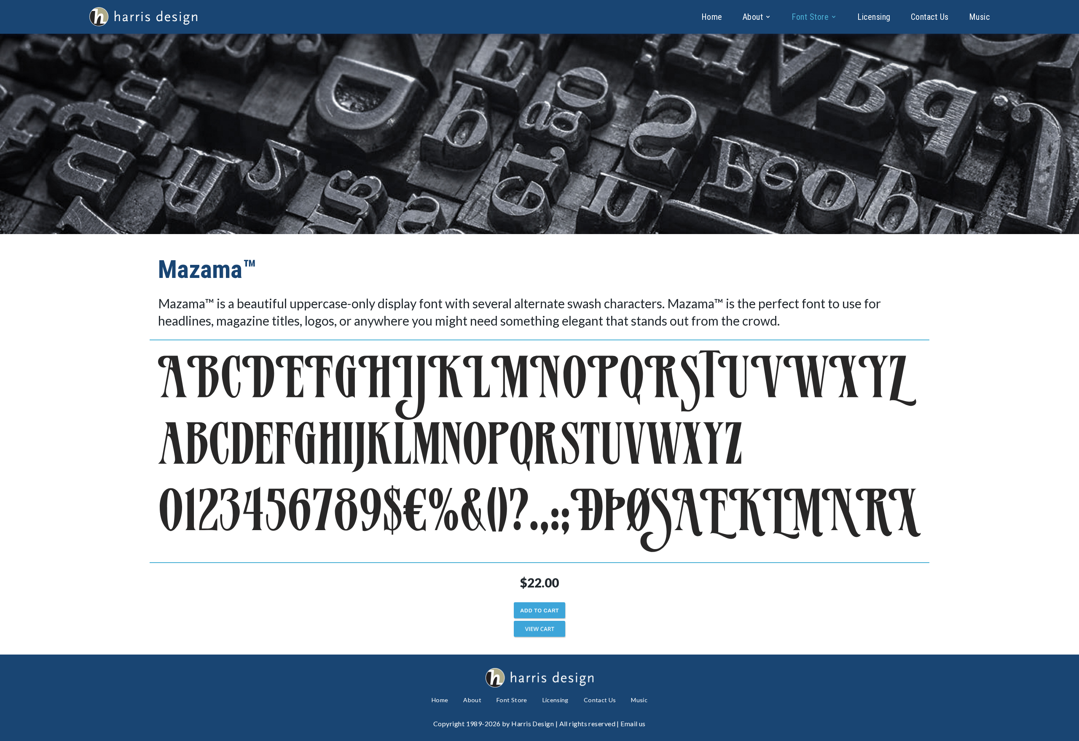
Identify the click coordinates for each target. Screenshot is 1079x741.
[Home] (143, 16)
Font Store (810, 17)
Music (979, 17)
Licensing (874, 17)
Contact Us (930, 17)
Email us (633, 723)
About (753, 17)
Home (711, 17)
